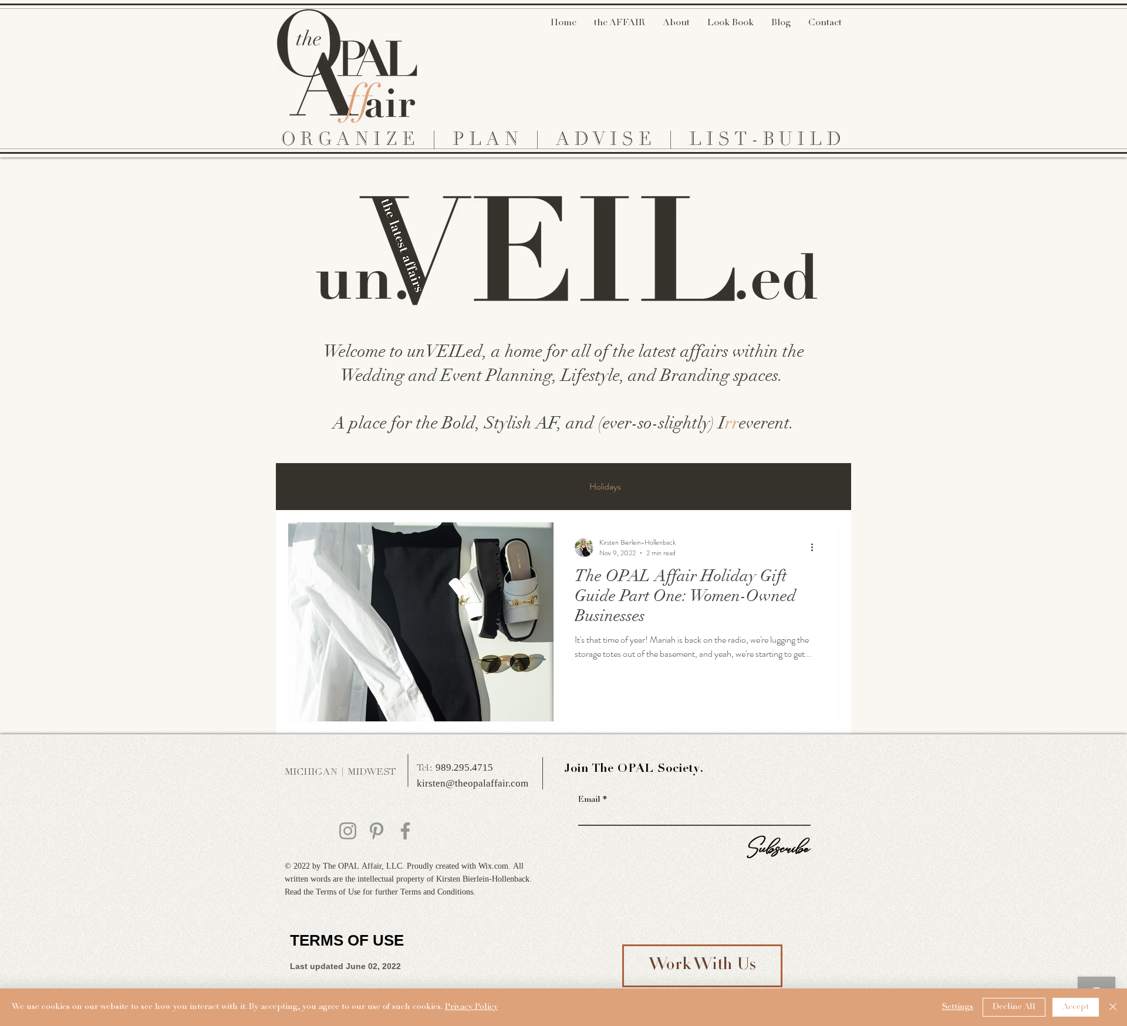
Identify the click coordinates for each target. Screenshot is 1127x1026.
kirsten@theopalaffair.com (472, 784)
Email (589, 800)
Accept (1075, 1007)
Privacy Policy (471, 1007)
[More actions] (816, 548)
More (731, 486)
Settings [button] (957, 1007)
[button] (824, 488)
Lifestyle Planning (534, 486)
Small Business (671, 486)
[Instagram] (347, 830)
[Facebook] (405, 830)
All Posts (303, 486)
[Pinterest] (376, 830)
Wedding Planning (376, 486)
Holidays (605, 486)
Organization (455, 486)
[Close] (1113, 1007)
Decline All (1014, 1007)
